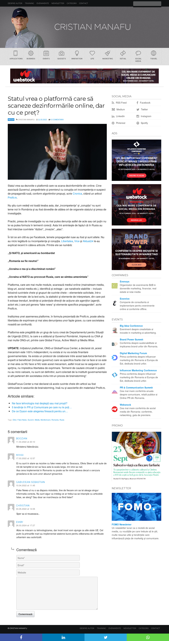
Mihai (20, 455)
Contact (83, 3)
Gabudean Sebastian (30, 482)
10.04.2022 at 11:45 (25, 485)
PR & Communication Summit (136, 387)
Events (46, 59)
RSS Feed (121, 102)
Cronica (77, 193)
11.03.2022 (42, 120)
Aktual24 (88, 241)
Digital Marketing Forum (133, 353)
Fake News (22, 419)
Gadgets (61, 59)
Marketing (107, 59)
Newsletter (57, 3)
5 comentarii (57, 120)
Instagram (145, 116)
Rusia (62, 419)
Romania (55, 419)
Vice (77, 241)
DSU (15, 419)
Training (29, 3)
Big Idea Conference (131, 325)
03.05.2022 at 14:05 (25, 508)
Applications (16, 59)
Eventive (125, 298)
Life (92, 59)
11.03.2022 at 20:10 (25, 441)
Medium (120, 109)
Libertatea (67, 241)
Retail (123, 59)
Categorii (72, 3)
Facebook (144, 102)
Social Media (138, 60)
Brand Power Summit (131, 339)
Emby (19, 522)
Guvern (31, 419)
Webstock (125, 404)
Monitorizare (46, 419)
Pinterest (120, 123)
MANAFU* (84, 27)
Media (11, 120)
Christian (23, 505)
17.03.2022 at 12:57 (25, 458)
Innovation (76, 59)
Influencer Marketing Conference (138, 370)
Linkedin (120, 116)
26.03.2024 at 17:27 (25, 525)
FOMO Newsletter (121, 524)
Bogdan (21, 438)
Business (31, 59)
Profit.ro (12, 197)
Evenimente (43, 3)
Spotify (144, 123)
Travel (153, 59)
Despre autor (15, 3)
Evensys (124, 281)
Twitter (144, 109)
